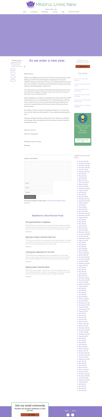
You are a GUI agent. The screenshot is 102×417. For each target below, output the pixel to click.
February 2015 (83, 370)
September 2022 (83, 201)
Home (67, 411)
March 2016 (82, 347)
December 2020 (83, 232)
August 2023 (82, 190)
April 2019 (82, 274)
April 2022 (82, 207)
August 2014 (82, 382)
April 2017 (82, 320)
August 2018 (82, 286)
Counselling (34, 11)
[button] (13, 70)
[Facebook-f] (72, 414)
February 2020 (83, 253)
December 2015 (83, 353)
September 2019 (83, 263)
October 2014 (82, 378)
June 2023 (81, 193)
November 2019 (83, 259)
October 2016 (82, 332)
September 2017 (83, 309)
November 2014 (83, 376)
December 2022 (83, 199)
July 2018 (81, 288)
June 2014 (81, 386)
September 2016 (83, 334)
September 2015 (83, 359)
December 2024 (83, 165)
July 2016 (81, 338)
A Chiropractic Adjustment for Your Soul (40, 252)
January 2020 (82, 255)
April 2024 (82, 178)
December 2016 (83, 328)
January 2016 (82, 351)
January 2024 (82, 184)
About (24, 11)
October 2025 (82, 161)
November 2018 (83, 280)
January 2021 (82, 230)
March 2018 (82, 297)
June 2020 (81, 245)
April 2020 (82, 249)
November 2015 (83, 355)
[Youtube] (68, 414)
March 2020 (82, 251)
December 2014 (83, 374)
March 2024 (82, 180)
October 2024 (82, 170)
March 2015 (82, 367)
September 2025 (83, 163)
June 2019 (81, 270)
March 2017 (82, 322)
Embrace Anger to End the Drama (37, 267)
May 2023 (81, 195)
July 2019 (81, 267)
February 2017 (83, 324)
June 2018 (81, 290)
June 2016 (81, 340)
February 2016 (83, 349)
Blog (63, 11)
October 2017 (82, 307)
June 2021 (81, 222)
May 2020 (81, 247)
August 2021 (82, 218)
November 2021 (83, 213)
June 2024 (81, 174)
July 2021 (81, 220)
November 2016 (83, 330)
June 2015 (81, 361)
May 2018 (81, 292)
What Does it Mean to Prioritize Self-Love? (41, 237)
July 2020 (81, 242)
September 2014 (83, 380)
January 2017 (82, 326)
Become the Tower (74, 11)
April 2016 (82, 345)
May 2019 (81, 272)
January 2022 (82, 211)
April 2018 (82, 295)
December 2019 (83, 257)
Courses (55, 11)
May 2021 (81, 224)
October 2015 (82, 357)
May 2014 (81, 388)
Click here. (33, 130)
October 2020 (82, 236)
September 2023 (83, 188)
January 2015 (82, 372)
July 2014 (81, 384)
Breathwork (45, 11)
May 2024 (81, 176)
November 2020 (83, 234)
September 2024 (83, 172)
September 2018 (83, 284)
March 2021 (82, 228)
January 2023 (82, 197)
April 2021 (82, 226)
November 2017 (83, 305)
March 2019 (82, 276)
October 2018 (82, 282)
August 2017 (82, 311)
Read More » (29, 231)
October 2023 (82, 186)
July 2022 (81, 205)
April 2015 (82, 365)
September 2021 (83, 215)
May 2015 (81, 363)
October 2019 (82, 261)
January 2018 (82, 301)
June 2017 (81, 315)
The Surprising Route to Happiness (38, 222)
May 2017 (81, 317)
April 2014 (82, 390)
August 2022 (82, 203)
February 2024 (83, 182)
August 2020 (82, 240)
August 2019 (82, 265)
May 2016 (81, 342)
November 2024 (83, 168)
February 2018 (83, 299)
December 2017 (83, 303)
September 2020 (83, 238)
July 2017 (81, 313)
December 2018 (83, 278)
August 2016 (82, 336)
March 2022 (82, 209)
